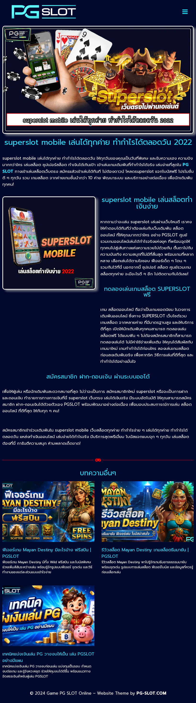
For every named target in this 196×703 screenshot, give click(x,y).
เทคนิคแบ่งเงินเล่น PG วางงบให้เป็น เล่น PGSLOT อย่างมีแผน (48, 657)
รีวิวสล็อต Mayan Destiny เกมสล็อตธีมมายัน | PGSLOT (145, 553)
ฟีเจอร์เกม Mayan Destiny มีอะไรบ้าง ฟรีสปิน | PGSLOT (46, 553)
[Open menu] (185, 11)
